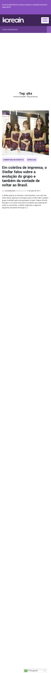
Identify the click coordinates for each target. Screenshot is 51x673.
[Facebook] (28, 12)
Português (32, 670)
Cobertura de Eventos (13, 160)
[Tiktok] (44, 12)
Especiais (31, 160)
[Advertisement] (25, 59)
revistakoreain (10, 191)
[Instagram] (31, 12)
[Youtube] (37, 12)
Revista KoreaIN (13, 20)
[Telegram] (47, 12)
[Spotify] (41, 12)
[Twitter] (34, 12)
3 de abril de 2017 (34, 191)
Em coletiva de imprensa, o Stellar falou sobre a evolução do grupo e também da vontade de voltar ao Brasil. (24, 176)
